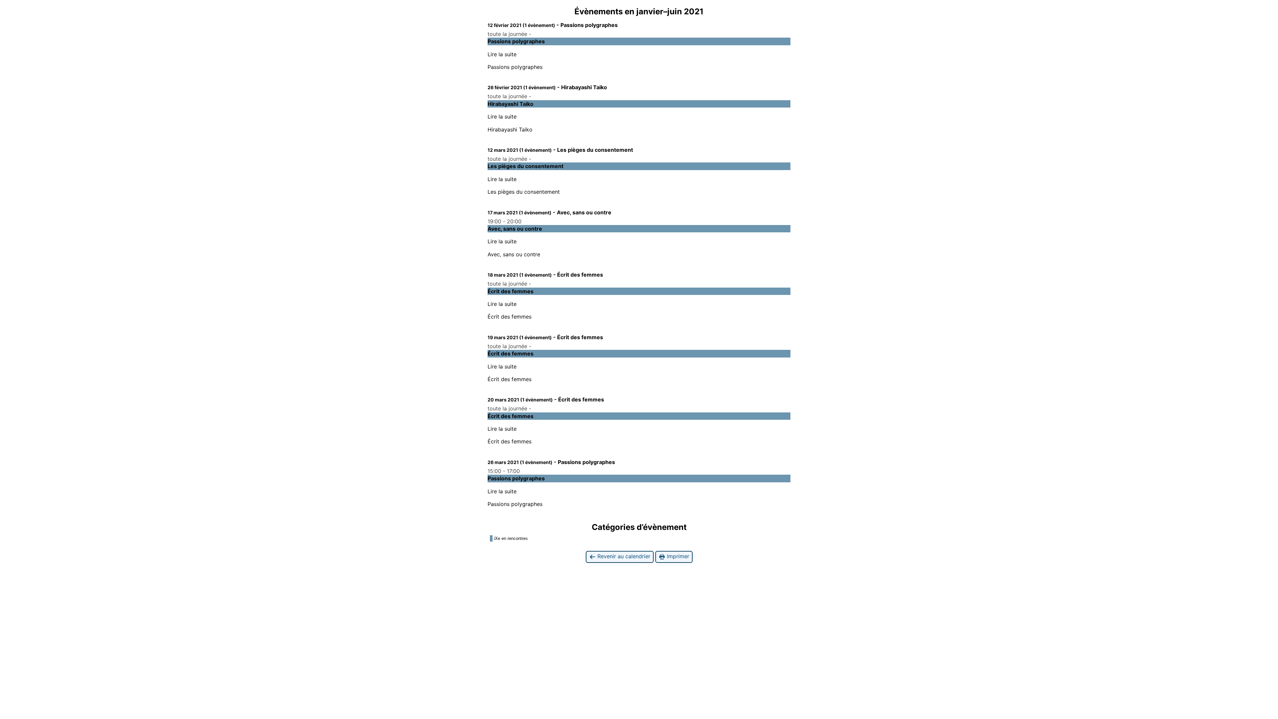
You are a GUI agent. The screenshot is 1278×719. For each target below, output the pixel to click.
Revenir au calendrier (623, 556)
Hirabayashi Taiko (510, 129)
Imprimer (677, 556)
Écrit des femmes (510, 316)
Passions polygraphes (515, 67)
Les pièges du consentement (524, 191)
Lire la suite (502, 54)
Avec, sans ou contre (514, 254)
